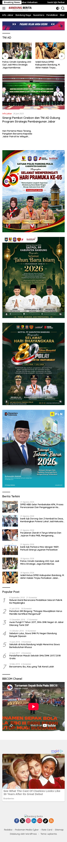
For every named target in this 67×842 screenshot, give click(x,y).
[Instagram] (28, 821)
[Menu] (4, 8)
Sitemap (59, 829)
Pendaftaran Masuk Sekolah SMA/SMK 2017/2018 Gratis (35, 657)
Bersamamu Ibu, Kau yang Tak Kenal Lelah (31, 666)
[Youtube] (39, 821)
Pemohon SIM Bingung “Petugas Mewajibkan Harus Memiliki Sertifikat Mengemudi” (35, 612)
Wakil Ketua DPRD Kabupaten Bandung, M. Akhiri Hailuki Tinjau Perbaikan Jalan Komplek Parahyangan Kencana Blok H (49, 64)
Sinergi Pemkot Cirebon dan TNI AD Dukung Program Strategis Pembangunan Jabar (31, 119)
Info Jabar (7, 113)
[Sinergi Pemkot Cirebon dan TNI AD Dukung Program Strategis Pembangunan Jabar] (33, 91)
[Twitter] (22, 821)
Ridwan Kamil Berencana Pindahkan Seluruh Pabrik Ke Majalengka (35, 601)
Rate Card (47, 829)
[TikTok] (45, 820)
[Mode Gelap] (58, 8)
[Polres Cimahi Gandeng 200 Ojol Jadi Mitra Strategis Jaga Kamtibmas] (17, 50)
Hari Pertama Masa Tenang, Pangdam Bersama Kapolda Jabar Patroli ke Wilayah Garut (17, 134)
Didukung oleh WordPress (23, 834)
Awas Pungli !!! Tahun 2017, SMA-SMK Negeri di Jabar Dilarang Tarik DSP (36, 623)
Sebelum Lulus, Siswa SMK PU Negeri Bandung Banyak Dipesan (33, 635)
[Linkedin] (33, 821)
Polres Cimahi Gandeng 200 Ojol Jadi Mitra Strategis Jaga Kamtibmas (16, 64)
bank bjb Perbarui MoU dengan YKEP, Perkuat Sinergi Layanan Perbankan (39, 548)
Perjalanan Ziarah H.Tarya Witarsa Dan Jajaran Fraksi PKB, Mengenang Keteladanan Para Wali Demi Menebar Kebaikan (40, 534)
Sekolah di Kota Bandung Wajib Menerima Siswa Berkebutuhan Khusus (34, 646)
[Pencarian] (63, 8)
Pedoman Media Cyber (27, 829)
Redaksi (8, 829)
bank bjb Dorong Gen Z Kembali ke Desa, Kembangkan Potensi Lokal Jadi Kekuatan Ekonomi (42, 520)
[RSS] (51, 821)
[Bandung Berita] (19, 8)
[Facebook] (16, 821)
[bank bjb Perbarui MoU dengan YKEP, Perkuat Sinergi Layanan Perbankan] (10, 549)
